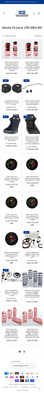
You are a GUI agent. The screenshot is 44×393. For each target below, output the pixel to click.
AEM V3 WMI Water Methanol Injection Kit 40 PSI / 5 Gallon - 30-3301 (32, 255)
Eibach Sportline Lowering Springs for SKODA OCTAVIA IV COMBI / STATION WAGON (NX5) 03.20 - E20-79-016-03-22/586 (11, 333)
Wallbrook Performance (21, 384)
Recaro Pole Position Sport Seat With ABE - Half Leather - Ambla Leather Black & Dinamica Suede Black (32, 140)
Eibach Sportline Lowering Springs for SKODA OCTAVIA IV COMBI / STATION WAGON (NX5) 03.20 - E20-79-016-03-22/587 (32, 333)
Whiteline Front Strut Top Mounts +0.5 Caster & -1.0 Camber (11, 102)
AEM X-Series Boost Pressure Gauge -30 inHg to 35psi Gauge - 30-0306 (32, 217)
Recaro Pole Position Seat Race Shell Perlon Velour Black (11, 138)
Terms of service (35, 387)
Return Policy (14, 387)
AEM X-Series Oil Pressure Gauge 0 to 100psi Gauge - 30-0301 (11, 216)
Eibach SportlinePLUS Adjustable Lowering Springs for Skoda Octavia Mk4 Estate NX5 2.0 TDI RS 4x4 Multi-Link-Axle (11, 66)
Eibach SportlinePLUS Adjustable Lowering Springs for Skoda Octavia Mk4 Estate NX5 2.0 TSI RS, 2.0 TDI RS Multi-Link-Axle (32, 66)
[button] (4, 13)
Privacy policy (24, 387)
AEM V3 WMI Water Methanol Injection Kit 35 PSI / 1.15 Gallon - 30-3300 (12, 293)
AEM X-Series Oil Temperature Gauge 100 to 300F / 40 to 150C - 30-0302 (11, 179)
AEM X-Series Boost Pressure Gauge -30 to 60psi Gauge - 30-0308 (32, 178)
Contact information (23, 390)
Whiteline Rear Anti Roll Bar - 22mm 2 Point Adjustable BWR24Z (32, 102)
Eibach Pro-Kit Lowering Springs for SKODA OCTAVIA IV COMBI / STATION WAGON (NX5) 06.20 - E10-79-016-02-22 (32, 295)
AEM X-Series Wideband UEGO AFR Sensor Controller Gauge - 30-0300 (11, 255)
